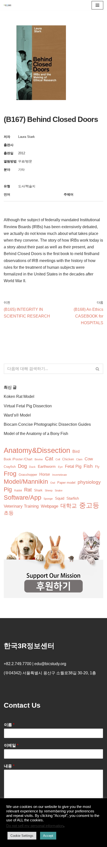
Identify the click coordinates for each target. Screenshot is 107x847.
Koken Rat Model (19, 396)
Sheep (49, 490)
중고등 (89, 505)
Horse (44, 474)
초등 (9, 513)
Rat (28, 489)
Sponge (48, 498)
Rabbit (18, 490)
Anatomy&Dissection (37, 450)
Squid (59, 498)
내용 (9, 766)
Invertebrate (59, 474)
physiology (89, 482)
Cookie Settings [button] (21, 836)
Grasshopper (28, 474)
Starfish (72, 498)
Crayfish (10, 467)
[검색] (97, 369)
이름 (9, 725)
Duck (32, 466)
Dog (22, 466)
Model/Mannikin (26, 481)
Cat (49, 458)
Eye (60, 466)
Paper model (66, 482)
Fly (97, 467)
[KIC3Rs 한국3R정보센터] (7, 5)
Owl (52, 482)
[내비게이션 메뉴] (97, 5)
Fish (88, 466)
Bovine (39, 459)
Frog (10, 473)
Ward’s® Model (17, 415)
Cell (57, 459)
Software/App (22, 497)
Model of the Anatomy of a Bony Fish (36, 433)
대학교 (68, 506)
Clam (79, 459)
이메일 (11, 745)
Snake (58, 490)
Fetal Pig (73, 466)
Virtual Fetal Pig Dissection (28, 406)
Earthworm (47, 467)
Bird (76, 451)
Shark (38, 490)
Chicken (68, 459)
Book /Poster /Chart (18, 459)
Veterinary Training (21, 506)
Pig (8, 489)
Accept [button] (48, 836)
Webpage (49, 506)
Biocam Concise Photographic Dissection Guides (47, 424)
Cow (89, 459)
